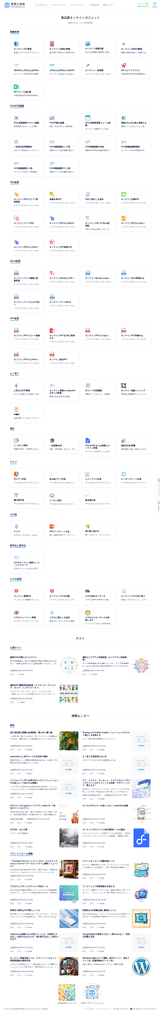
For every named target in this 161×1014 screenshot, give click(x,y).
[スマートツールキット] (15, 5)
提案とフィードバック (159, 487)
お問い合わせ (159, 506)
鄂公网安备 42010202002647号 (144, 1009)
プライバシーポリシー (103, 1009)
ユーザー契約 (88, 1009)
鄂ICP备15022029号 (120, 1009)
